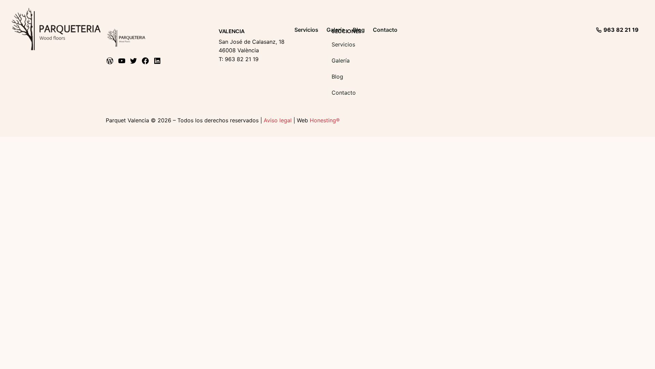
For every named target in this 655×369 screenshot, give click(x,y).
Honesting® (325, 120)
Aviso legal (278, 120)
